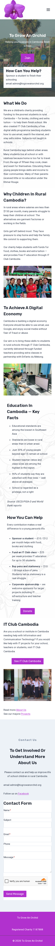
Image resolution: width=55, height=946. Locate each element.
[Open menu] (48, 9)
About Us (21, 709)
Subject (7, 820)
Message (9, 857)
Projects (25, 713)
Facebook (23, 793)
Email (7, 834)
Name (7, 810)
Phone (7, 844)
